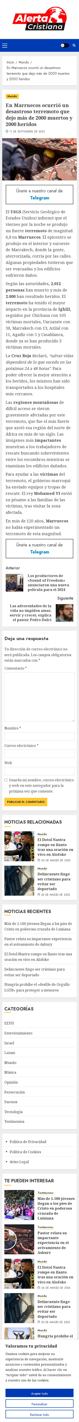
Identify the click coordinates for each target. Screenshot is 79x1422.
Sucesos (10, 1101)
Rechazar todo (39, 1415)
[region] (39, 1380)
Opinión (11, 1082)
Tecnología (13, 1111)
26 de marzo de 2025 (55, 860)
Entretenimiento (18, 1033)
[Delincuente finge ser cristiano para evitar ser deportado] (19, 881)
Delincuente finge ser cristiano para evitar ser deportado (54, 881)
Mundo (12, 96)
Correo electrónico (21, 745)
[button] (4, 45)
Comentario (15, 668)
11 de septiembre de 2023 (27, 132)
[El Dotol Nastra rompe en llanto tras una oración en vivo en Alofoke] (19, 846)
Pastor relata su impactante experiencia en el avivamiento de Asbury (53, 1243)
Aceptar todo (39, 1393)
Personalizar (39, 1404)
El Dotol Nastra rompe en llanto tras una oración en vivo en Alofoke (55, 847)
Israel (9, 1043)
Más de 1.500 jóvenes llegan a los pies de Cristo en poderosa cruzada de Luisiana (56, 1208)
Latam (9, 1052)
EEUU (9, 1023)
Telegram (39, 198)
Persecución (14, 1092)
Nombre (12, 728)
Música (10, 1072)
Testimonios (14, 1121)
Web (8, 762)
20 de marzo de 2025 (55, 895)
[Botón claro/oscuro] (64, 45)
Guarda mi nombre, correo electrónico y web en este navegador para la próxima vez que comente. (41, 786)
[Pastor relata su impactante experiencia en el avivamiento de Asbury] (19, 1239)
